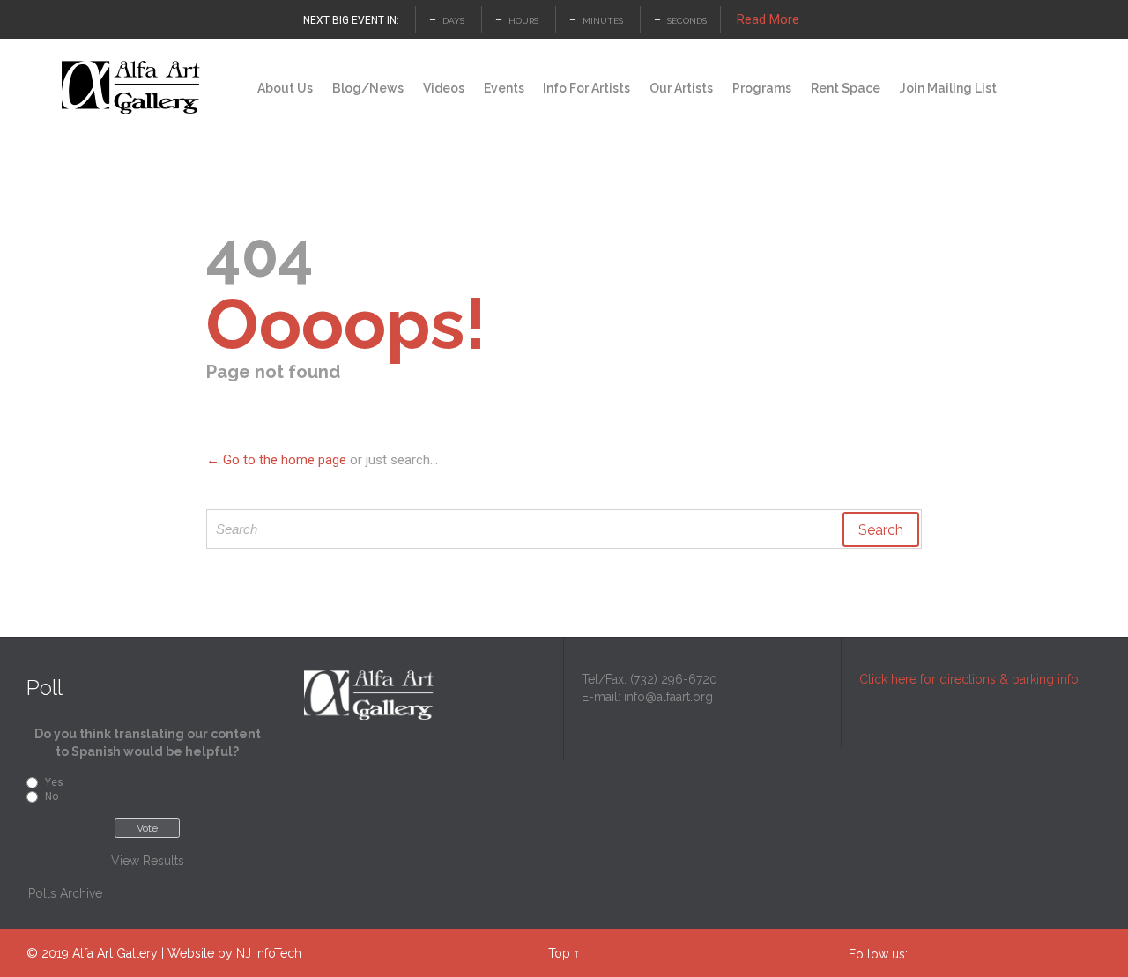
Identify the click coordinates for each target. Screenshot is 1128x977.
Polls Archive (65, 893)
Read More (768, 19)
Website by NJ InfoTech (234, 953)
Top (559, 953)
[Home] (231, 89)
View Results (147, 861)
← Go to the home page (276, 460)
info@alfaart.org (668, 697)
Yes (54, 782)
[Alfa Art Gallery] (132, 88)
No (51, 796)
